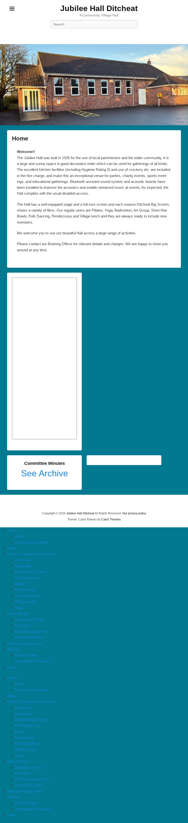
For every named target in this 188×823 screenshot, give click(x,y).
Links (11, 667)
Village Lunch (25, 601)
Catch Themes (111, 519)
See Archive (44, 473)
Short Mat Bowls (28, 596)
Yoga (19, 608)
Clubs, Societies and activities (31, 554)
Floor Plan (23, 625)
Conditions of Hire (29, 619)
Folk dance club (27, 578)
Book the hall (17, 613)
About (19, 536)
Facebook (94, 35)
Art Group (22, 560)
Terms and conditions (32, 542)
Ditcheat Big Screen (31, 572)
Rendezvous (25, 590)
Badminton (23, 566)
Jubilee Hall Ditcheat (99, 8)
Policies (13, 649)
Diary (11, 548)
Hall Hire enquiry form (32, 631)
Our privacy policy (134, 513)
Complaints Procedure (32, 661)
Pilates (20, 584)
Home (20, 138)
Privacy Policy (26, 655)
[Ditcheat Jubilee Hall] (94, 84)
